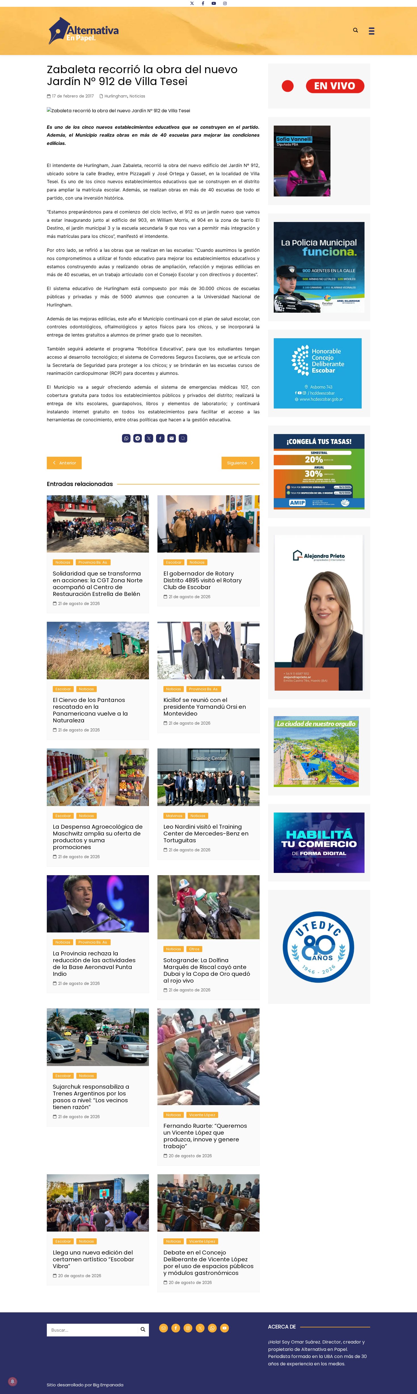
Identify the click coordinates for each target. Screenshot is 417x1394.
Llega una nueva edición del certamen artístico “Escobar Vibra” (93, 1259)
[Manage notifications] (12, 1381)
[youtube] (214, 3)
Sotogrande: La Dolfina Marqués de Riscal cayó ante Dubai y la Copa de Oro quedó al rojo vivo (206, 970)
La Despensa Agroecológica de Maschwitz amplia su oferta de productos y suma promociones (98, 837)
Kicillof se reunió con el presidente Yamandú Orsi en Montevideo (204, 707)
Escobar (174, 562)
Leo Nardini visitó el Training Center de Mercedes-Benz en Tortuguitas (205, 833)
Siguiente (237, 463)
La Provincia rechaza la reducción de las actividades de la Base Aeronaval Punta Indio (94, 963)
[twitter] (192, 3)
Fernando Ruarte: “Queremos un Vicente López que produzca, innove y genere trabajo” (205, 1136)
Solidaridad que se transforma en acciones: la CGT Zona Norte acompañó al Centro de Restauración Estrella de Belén (98, 584)
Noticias (137, 96)
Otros (194, 949)
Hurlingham (116, 96)
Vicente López (202, 1115)
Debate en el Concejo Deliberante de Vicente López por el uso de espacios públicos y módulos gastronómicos (208, 1263)
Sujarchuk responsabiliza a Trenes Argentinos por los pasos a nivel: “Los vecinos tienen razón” (91, 1097)
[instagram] (225, 3)
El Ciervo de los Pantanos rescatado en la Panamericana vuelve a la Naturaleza (90, 710)
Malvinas (174, 815)
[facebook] (203, 3)
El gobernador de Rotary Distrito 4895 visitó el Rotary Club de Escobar (202, 580)
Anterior (67, 463)
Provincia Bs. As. (93, 562)
